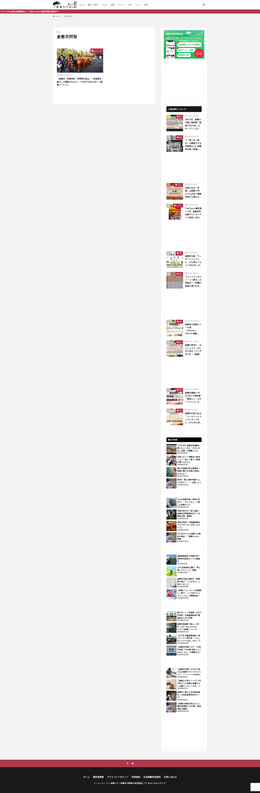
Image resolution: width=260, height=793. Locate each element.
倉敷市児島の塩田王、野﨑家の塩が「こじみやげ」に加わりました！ (188, 581)
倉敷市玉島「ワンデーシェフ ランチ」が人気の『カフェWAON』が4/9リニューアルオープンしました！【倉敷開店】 (193, 261)
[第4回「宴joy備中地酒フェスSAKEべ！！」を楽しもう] (171, 483)
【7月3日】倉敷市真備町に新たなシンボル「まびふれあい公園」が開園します (188, 448)
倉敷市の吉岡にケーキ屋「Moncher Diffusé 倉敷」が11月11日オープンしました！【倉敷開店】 (193, 329)
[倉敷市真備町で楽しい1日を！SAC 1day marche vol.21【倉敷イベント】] (171, 628)
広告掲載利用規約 (152, 777)
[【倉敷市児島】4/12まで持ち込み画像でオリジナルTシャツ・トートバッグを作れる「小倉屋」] (171, 673)
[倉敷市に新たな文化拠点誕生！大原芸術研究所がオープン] (171, 696)
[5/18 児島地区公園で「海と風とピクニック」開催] (171, 571)
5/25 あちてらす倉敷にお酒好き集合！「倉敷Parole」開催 (189, 536)
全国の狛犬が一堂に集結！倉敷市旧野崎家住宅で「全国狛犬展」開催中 (188, 513)
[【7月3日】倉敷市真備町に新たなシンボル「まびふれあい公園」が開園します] (171, 449)
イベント (121, 5)
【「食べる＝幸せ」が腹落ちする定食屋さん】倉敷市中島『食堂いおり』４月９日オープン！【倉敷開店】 (193, 145)
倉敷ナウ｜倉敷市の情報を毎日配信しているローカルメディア (138, 783)
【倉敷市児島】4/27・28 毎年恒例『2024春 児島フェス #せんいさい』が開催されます (189, 650)
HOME (57, 16)
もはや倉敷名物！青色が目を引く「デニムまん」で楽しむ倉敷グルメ (188, 502)
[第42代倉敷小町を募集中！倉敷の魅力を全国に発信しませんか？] (171, 472)
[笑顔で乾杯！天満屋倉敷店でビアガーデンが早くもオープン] (171, 526)
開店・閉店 (93, 5)
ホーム (82, 5)
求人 (130, 5)
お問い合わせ (170, 777)
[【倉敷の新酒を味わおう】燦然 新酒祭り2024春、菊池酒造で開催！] (171, 707)
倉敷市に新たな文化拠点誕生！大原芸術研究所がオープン (188, 694)
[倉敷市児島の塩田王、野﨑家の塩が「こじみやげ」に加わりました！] (171, 582)
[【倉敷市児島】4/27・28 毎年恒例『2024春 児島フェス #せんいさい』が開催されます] (171, 651)
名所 (146, 5)
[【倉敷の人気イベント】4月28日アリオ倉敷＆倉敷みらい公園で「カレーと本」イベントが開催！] (171, 684)
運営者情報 (98, 777)
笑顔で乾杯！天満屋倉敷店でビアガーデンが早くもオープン (188, 525)
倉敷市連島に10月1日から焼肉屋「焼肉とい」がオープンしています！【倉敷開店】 (193, 397)
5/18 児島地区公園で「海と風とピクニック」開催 (189, 568)
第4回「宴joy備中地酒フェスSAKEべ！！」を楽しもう (189, 480)
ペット (138, 5)
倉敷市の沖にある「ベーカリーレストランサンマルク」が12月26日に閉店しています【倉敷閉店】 (193, 418)
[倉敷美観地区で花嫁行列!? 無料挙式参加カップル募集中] (171, 560)
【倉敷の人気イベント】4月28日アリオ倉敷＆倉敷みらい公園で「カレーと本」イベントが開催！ (189, 683)
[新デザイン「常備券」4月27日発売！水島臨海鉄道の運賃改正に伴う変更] (171, 616)
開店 (180, 116)
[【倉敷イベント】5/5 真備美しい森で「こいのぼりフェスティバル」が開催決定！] (171, 594)
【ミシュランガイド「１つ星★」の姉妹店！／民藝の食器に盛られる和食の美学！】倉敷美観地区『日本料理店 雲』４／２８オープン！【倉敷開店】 (193, 281)
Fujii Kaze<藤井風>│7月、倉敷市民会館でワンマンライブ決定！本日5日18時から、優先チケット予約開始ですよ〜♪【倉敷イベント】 (193, 213)
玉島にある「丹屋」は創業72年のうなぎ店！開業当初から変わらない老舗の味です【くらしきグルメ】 (193, 192)
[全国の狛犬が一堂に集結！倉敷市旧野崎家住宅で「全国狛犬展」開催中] (171, 514)
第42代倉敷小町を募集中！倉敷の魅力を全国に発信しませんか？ (188, 471)
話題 (113, 5)
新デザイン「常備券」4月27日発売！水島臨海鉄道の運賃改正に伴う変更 (189, 615)
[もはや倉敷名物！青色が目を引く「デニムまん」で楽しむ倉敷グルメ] (171, 503)
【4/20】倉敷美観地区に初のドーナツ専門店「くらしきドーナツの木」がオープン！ (188, 638)
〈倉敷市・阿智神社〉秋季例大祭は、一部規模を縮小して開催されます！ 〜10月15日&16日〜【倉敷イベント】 (80, 81)
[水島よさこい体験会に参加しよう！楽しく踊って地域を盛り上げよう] (171, 460)
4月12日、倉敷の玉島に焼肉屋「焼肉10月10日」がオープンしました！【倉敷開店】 (193, 124)
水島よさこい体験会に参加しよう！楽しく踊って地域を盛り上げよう (188, 459)
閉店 (180, 410)
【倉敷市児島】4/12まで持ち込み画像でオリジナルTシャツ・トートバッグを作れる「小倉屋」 (189, 672)
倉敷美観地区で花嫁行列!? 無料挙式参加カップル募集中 (188, 558)
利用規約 (136, 777)
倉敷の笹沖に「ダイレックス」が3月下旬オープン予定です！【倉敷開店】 (193, 350)
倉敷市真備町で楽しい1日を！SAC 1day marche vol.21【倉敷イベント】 (188, 626)
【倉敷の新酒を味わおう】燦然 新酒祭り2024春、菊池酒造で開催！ (189, 706)
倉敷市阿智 (68, 16)
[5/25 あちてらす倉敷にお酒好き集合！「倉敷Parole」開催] (171, 537)
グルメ (105, 5)
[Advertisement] (184, 81)
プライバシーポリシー (118, 777)
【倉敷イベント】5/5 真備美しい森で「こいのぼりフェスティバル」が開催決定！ (189, 593)
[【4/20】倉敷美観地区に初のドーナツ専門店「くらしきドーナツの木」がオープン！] (171, 639)
